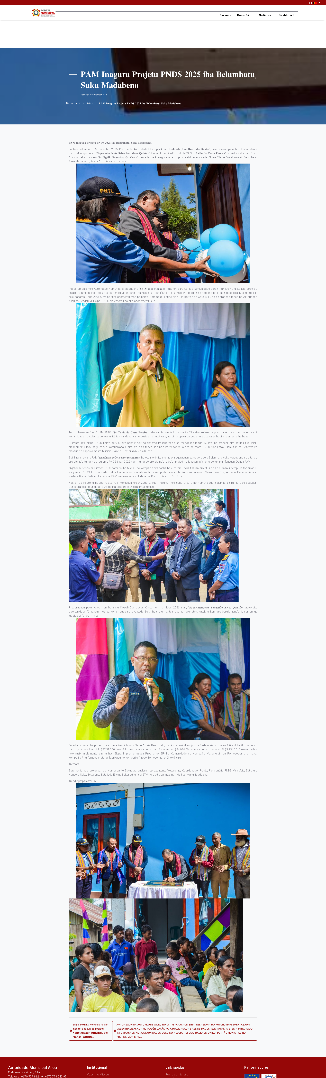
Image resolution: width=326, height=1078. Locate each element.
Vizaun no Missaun (98, 1074)
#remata (74, 764)
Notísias (88, 103)
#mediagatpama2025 (82, 781)
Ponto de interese (177, 1074)
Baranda (71, 103)
